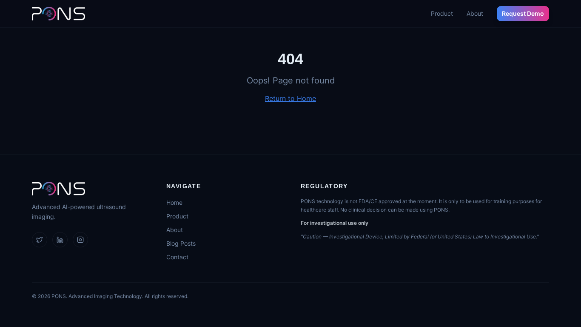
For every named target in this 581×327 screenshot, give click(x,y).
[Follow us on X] (39, 239)
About (475, 13)
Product (442, 13)
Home (174, 202)
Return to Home (290, 98)
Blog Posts (181, 243)
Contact (177, 257)
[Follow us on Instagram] (80, 239)
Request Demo (523, 13)
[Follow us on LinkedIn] (60, 239)
